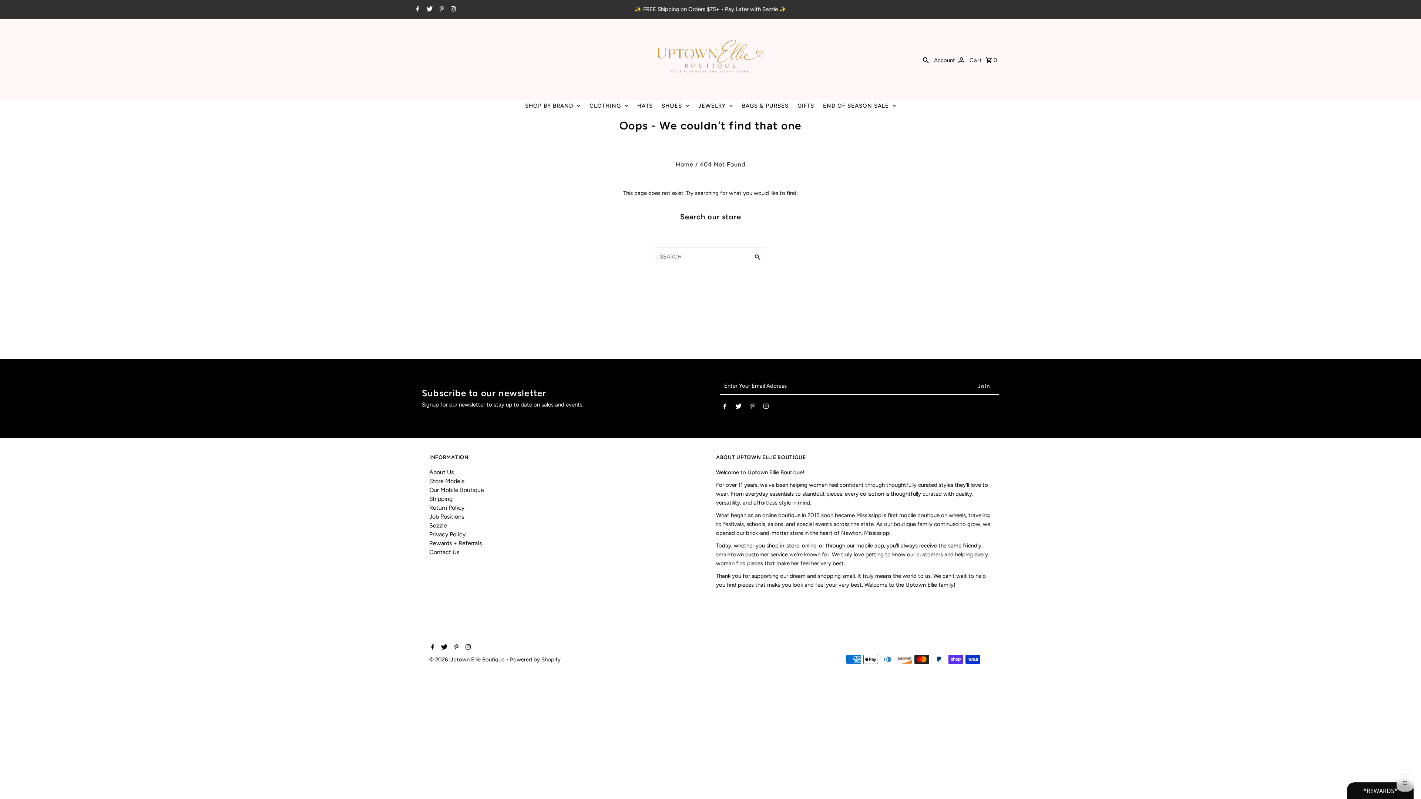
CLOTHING (605, 105)
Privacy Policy (447, 534)
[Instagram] (452, 9)
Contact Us (444, 552)
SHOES (672, 105)
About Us (441, 472)
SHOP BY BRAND (549, 105)
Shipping (441, 498)
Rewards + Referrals (455, 543)
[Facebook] (416, 9)
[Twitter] (428, 9)
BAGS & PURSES (765, 105)
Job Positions (446, 516)
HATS (645, 105)
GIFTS (805, 105)
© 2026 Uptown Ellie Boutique (467, 659)
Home (684, 164)
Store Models (446, 481)
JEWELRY (712, 105)
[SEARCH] (926, 59)
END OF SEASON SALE (856, 105)
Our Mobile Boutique (456, 489)
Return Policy (446, 507)
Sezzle (438, 525)
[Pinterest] (441, 9)
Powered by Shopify (535, 659)
